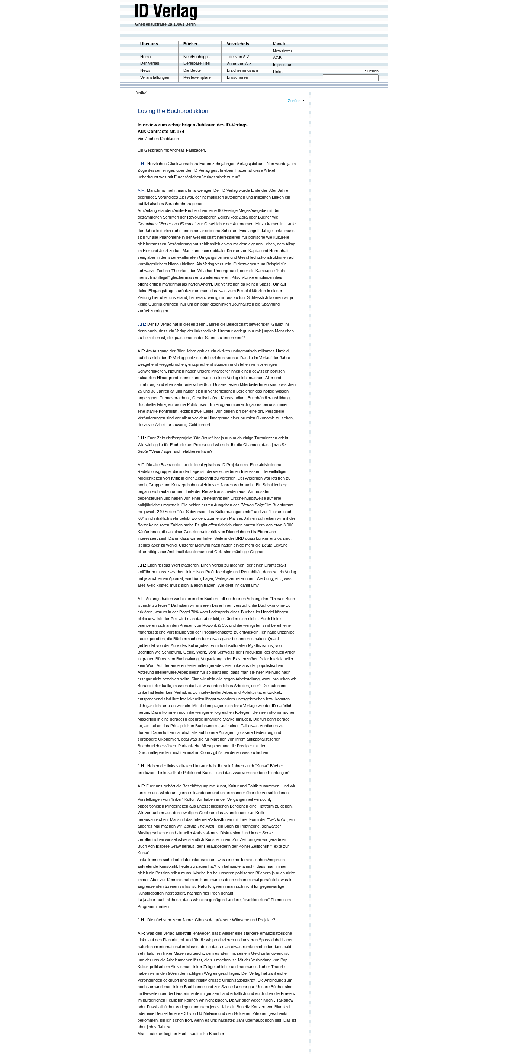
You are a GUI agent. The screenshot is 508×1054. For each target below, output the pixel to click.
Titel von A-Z (238, 56)
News (145, 70)
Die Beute (192, 70)
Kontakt (280, 44)
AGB (277, 57)
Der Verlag (149, 63)
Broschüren (237, 77)
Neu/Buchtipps (196, 56)
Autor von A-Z (239, 63)
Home (145, 56)
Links (278, 72)
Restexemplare (197, 77)
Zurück (295, 101)
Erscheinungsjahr (242, 70)
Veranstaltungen (154, 77)
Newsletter (282, 51)
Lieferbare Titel (196, 63)
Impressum (283, 64)
